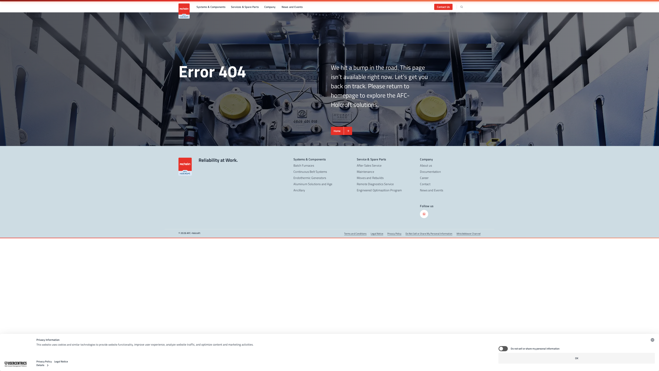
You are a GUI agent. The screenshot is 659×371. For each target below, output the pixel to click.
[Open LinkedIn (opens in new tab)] (424, 214)
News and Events (292, 7)
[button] (211, 7)
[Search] (461, 6)
